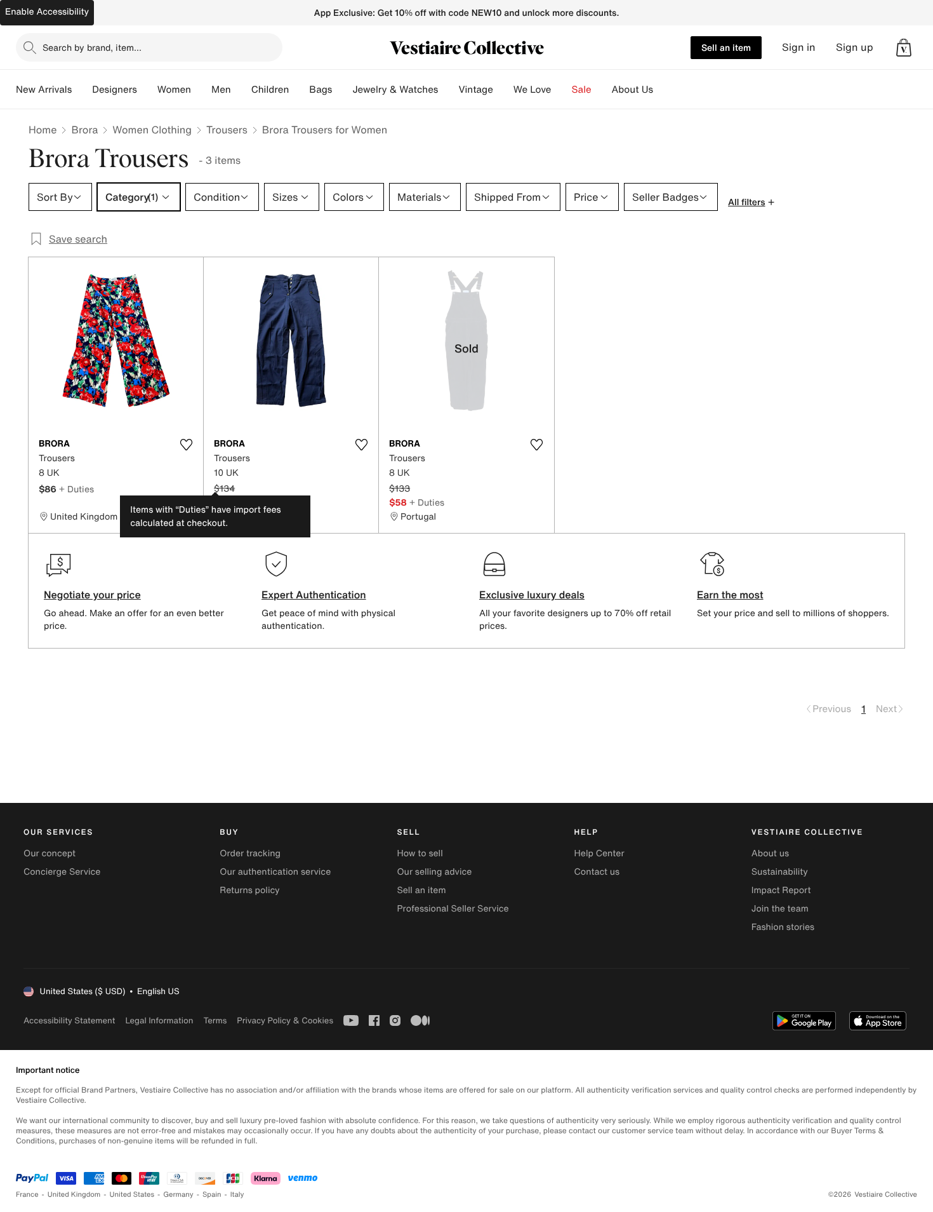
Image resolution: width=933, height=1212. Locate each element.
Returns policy (249, 890)
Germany (178, 1194)
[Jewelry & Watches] (448, 89)
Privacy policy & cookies (285, 1020)
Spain (212, 1194)
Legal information (159, 1020)
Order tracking (250, 853)
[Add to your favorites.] (186, 444)
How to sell (419, 853)
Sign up (854, 47)
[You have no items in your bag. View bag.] (904, 48)
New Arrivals (44, 90)
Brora (84, 129)
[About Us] (663, 89)
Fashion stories (782, 927)
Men (221, 90)
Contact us (597, 872)
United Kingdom (74, 1194)
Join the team (780, 908)
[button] (904, 48)
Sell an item (726, 47)
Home (42, 129)
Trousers (227, 129)
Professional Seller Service (452, 908)
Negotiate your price (92, 594)
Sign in (799, 47)
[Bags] (342, 89)
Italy (237, 1194)
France (27, 1194)
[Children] (299, 89)
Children (270, 90)
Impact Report (781, 890)
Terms (215, 1020)
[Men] (241, 89)
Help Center (599, 853)
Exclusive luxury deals (532, 594)
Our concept (49, 853)
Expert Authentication (313, 594)
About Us (632, 90)
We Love (532, 90)
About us (770, 853)
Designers (114, 90)
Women (174, 90)
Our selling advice (434, 872)
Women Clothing (152, 129)
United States (132, 1194)
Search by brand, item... (92, 47)
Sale (582, 90)
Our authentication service (275, 872)
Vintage (475, 90)
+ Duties (76, 488)
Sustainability (779, 872)
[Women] (201, 89)
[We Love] (562, 89)
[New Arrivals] (82, 89)
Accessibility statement (69, 1020)
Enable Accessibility (47, 11)
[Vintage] (503, 89)
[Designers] (147, 89)
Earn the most (730, 594)
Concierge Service (61, 872)
